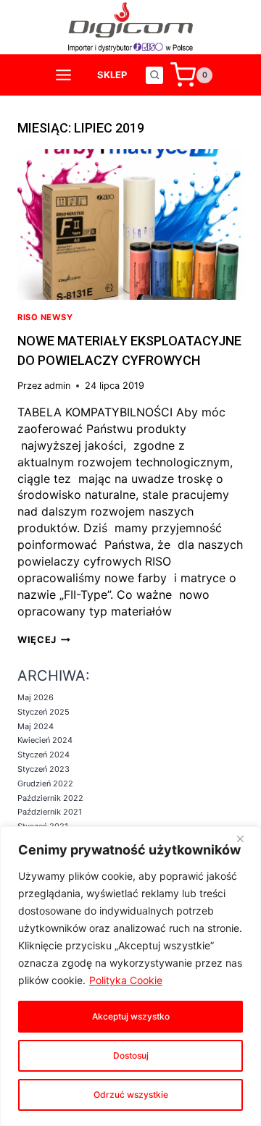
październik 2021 (49, 812)
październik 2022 (50, 798)
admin (57, 385)
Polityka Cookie (125, 980)
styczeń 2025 (43, 712)
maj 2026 (35, 697)
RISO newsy (45, 317)
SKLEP (112, 74)
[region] (130, 976)
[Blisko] (245, 838)
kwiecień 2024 (44, 740)
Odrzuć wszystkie (131, 1094)
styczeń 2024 (43, 754)
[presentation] (130, 224)
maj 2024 (35, 726)
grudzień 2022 (45, 783)
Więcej (43, 639)
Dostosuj (131, 1055)
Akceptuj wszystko (131, 1016)
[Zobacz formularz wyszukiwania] (154, 75)
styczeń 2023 (43, 769)
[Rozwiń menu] (64, 75)
